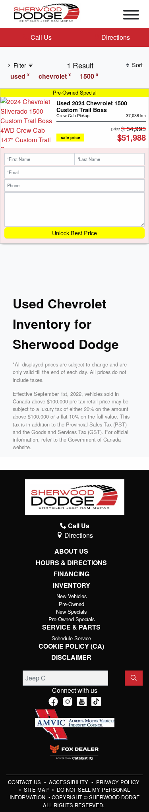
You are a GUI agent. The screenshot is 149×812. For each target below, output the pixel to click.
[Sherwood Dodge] (47, 11)
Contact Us (25, 782)
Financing (71, 574)
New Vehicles (71, 596)
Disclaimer (71, 657)
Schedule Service (71, 638)
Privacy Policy (117, 782)
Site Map (37, 789)
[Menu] (131, 16)
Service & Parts (71, 627)
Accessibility (69, 782)
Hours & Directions (71, 562)
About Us (71, 551)
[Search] (134, 678)
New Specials (71, 611)
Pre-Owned (71, 604)
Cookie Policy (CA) (71, 646)
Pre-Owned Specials (71, 619)
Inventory (71, 585)
